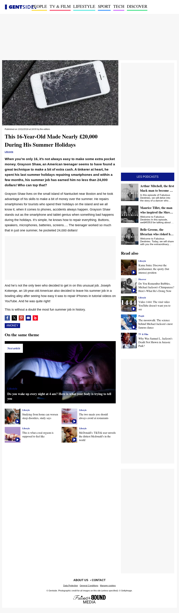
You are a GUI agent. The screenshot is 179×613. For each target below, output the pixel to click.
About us (80, 580)
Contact (99, 580)
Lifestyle (84, 6)
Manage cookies (108, 585)
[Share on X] (14, 318)
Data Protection (70, 585)
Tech (118, 6)
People (39, 6)
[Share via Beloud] (35, 318)
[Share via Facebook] (7, 318)
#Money (12, 325)
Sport (104, 6)
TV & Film (60, 6)
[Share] (21, 318)
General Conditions (89, 585)
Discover (137, 6)
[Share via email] (28, 318)
